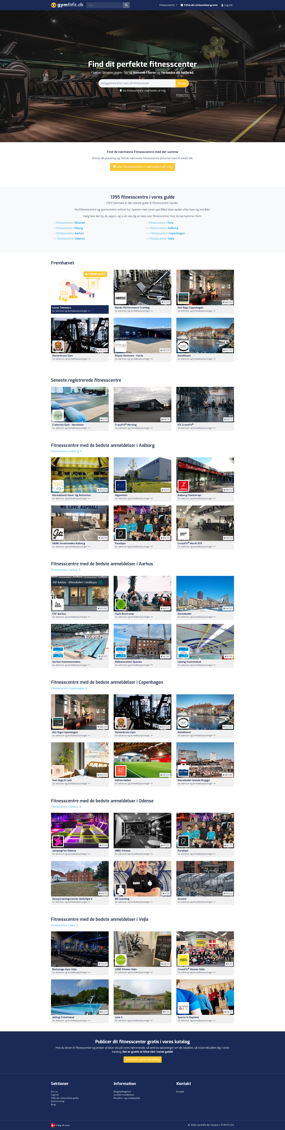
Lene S (119, 1017)
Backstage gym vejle (64, 969)
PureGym (120, 543)
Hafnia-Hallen (123, 780)
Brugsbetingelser (122, 1091)
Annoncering (57, 1101)
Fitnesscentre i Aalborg (65, 451)
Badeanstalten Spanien (128, 661)
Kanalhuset (184, 355)
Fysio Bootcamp (124, 613)
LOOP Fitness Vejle (126, 969)
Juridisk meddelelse (124, 1094)
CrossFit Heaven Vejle (191, 969)
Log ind (227, 5)
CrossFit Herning (126, 424)
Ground (182, 899)
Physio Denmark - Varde (129, 355)
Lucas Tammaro (61, 307)
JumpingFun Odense (64, 850)
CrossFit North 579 (190, 543)
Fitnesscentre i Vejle (63, 925)
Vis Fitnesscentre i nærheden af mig (144, 90)
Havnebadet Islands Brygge (194, 780)
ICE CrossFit (186, 424)
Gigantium (121, 495)
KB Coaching (122, 899)
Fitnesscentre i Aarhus (64, 570)
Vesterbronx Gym (62, 355)
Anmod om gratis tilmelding (142, 1059)
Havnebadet (184, 613)
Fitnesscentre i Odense (65, 806)
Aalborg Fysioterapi (189, 495)
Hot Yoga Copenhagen (190, 307)
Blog (53, 1104)
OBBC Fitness (122, 850)
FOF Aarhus (59, 613)
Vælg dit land (62, 1125)
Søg (183, 83)
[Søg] (126, 5)
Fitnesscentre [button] (167, 5)
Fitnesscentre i (70, 223)
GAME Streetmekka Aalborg (68, 543)
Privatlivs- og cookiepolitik (127, 1098)
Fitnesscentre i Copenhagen (68, 688)
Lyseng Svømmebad (189, 661)
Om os (54, 1091)
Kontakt (180, 1091)
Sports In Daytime (188, 1017)
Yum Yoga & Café (62, 780)
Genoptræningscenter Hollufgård (72, 899)
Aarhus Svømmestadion (66, 661)
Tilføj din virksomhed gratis (200, 5)
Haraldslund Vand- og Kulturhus (71, 495)
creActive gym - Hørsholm (68, 424)
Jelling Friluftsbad (63, 1017)
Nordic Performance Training (132, 307)
